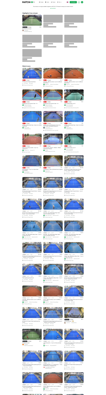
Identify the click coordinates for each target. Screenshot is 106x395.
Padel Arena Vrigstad (49, 143)
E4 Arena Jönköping (27, 77)
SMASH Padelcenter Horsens (50, 122)
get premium (53, 8)
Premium (53, 2)
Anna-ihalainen (26, 143)
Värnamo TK (26, 121)
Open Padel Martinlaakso (28, 144)
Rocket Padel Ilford (69, 77)
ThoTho (46, 121)
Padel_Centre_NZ (48, 186)
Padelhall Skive (74, 294)
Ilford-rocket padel (69, 76)
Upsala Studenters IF (48, 100)
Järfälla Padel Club (27, 100)
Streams (41, 2)
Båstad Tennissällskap (54, 55)
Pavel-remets (47, 142)
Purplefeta (26, 315)
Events (48, 2)
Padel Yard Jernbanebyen (28, 317)
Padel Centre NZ (55, 186)
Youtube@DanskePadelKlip (50, 338)
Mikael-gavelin (26, 99)
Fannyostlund (47, 99)
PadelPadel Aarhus (48, 339)
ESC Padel (26, 54)
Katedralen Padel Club (28, 31)
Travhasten (26, 30)
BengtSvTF (47, 55)
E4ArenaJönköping (27, 76)
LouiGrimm (68, 294)
